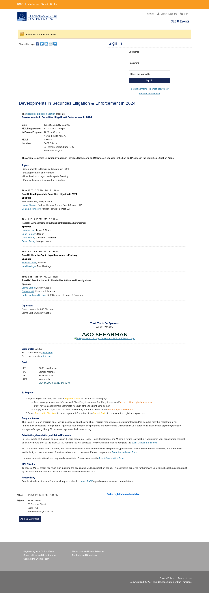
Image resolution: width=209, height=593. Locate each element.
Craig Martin (28, 237)
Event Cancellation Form (144, 442)
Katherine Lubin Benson (34, 295)
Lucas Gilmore (29, 205)
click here (47, 352)
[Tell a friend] (51, 44)
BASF (20, 4)
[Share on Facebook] (38, 44)
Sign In (150, 13)
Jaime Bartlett (29, 287)
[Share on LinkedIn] (47, 44)
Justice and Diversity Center (42, 4)
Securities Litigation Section (40, 113)
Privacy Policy (166, 578)
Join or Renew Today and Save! (54, 383)
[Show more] (55, 44)
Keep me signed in (140, 74)
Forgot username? (139, 88)
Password (134, 63)
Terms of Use (185, 578)
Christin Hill (28, 291)
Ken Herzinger (29, 266)
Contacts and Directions (84, 555)
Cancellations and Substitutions (39, 555)
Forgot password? (159, 88)
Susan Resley (28, 241)
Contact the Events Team (36, 558)
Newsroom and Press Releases (88, 551)
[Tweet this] (42, 44)
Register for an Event (149, 93)
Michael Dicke (29, 262)
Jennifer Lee (28, 230)
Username (134, 51)
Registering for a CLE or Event (38, 551)
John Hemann (29, 234)
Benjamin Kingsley (31, 208)
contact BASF (86, 481)
